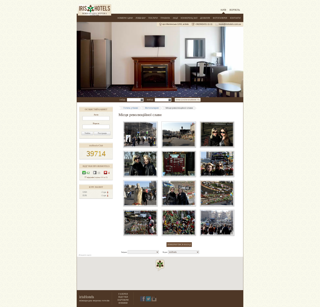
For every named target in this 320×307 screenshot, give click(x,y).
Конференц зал (189, 18)
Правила (165, 18)
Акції (175, 18)
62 (88, 172)
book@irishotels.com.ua (230, 24)
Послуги (153, 18)
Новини (123, 303)
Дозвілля (205, 18)
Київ (223, 9)
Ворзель (235, 9)
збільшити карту (85, 255)
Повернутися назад (179, 244)
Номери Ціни (125, 18)
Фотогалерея (220, 18)
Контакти (235, 18)
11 (98, 172)
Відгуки (123, 297)
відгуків (89, 177)
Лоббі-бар (141, 18)
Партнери (123, 300)
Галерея (123, 294)
